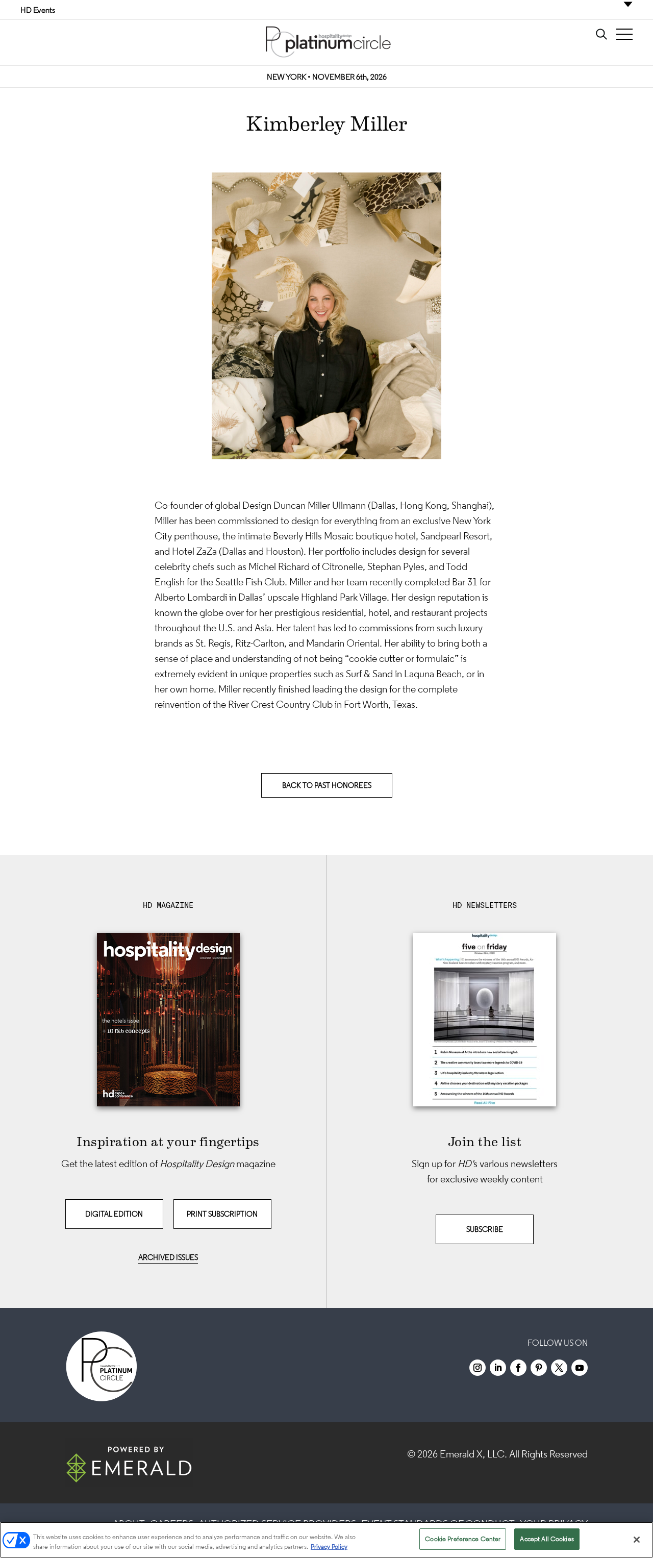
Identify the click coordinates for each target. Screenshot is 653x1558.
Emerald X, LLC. (473, 1454)
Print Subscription (222, 1214)
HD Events (37, 10)
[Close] (636, 1539)
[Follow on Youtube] (579, 1367)
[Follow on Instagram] (477, 1367)
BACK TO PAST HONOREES (326, 785)
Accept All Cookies (546, 1539)
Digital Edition (114, 1214)
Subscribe (484, 1229)
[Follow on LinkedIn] (498, 1367)
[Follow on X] (559, 1367)
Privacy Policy (329, 1547)
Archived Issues (168, 1257)
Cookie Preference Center (462, 1539)
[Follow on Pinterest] (539, 1367)
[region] (326, 1540)
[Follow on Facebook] (518, 1367)
